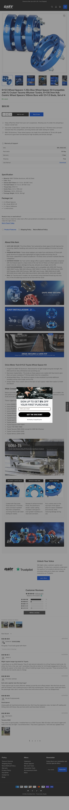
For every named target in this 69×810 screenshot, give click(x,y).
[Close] (50, 389)
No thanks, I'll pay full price (34, 419)
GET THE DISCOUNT (34, 415)
